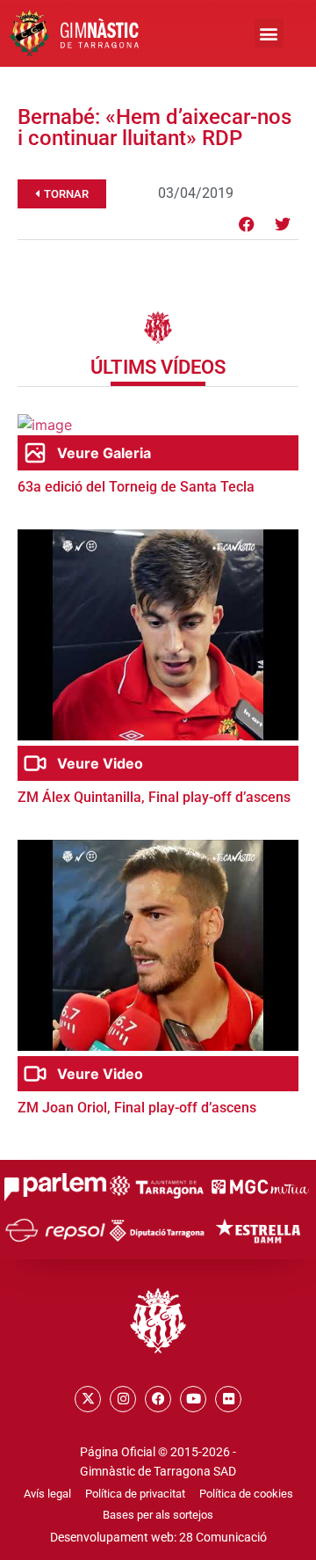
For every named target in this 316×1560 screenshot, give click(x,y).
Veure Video (100, 763)
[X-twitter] (88, 1399)
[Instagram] (123, 1399)
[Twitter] (282, 224)
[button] (269, 32)
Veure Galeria (104, 453)
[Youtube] (193, 1399)
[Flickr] (228, 1399)
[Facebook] (246, 224)
